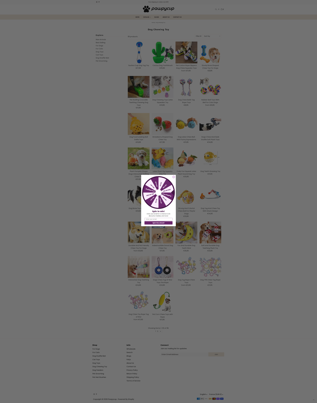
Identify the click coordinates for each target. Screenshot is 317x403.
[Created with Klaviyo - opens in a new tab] (158, 227)
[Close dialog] (173, 177)
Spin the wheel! (159, 223)
